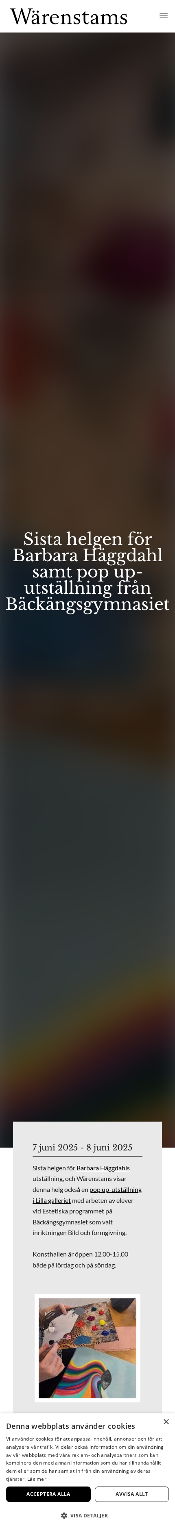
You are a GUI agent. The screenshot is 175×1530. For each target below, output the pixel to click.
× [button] (166, 1422)
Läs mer (36, 1479)
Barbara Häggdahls (103, 1168)
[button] (87, 1515)
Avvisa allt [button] (132, 1494)
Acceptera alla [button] (48, 1494)
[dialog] (87, 1471)
